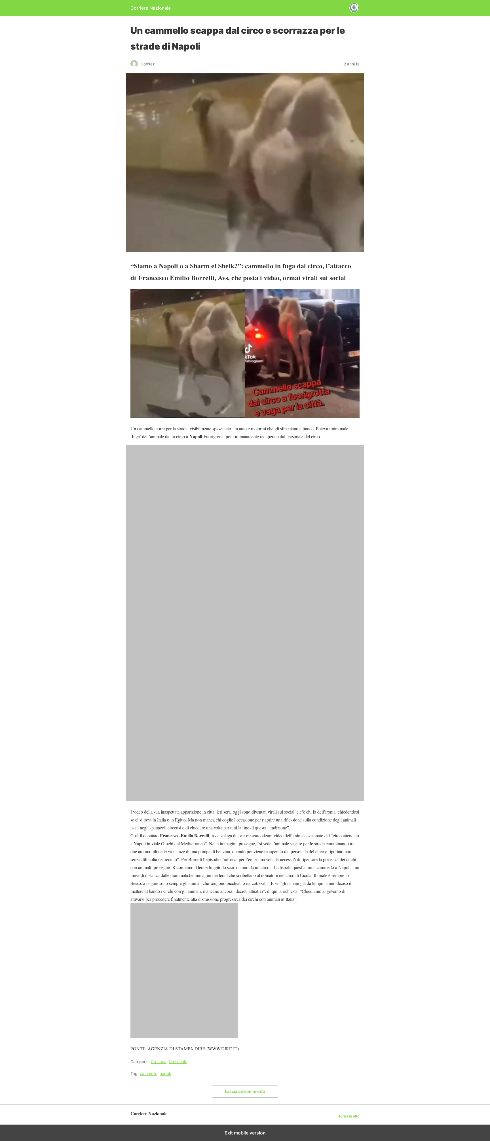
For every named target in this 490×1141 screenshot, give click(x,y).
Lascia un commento (245, 1091)
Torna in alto (349, 1116)
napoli (165, 1073)
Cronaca (158, 1061)
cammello (148, 1073)
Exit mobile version (245, 1133)
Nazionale (178, 1061)
